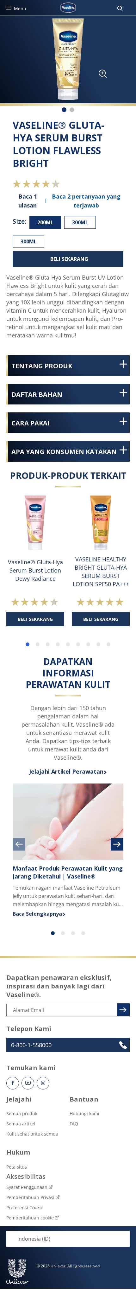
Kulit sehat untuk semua (32, 1134)
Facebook (12, 1083)
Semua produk (21, 1113)
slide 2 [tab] (38, 644)
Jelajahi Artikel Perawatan (66, 771)
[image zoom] (99, 75)
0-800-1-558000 (31, 1045)
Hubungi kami (84, 1113)
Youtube (28, 1083)
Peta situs (16, 1167)
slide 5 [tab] (68, 644)
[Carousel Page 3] (73, 933)
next (117, 844)
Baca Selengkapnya (68, 914)
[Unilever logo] (17, 1271)
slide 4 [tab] (58, 644)
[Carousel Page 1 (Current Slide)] (53, 933)
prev (19, 844)
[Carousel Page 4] (83, 933)
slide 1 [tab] (27, 644)
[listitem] (64, 109)
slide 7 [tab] (88, 644)
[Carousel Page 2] (63, 933)
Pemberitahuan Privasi (30, 1197)
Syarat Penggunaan (26, 1187)
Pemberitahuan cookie (30, 1218)
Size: (19, 221)
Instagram (43, 1083)
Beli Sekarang (69, 258)
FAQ (74, 1124)
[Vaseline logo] (68, 8)
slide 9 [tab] (108, 644)
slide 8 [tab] (98, 644)
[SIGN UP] (122, 1008)
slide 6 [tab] (78, 644)
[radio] (45, 222)
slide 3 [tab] (48, 644)
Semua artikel (20, 1124)
